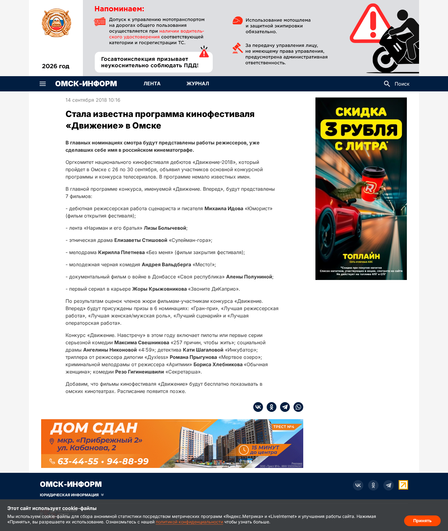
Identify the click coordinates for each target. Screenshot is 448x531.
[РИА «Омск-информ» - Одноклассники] (373, 485)
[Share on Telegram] (283, 407)
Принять (422, 520)
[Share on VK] (258, 407)
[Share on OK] (269, 407)
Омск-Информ (86, 84)
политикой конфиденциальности (189, 521)
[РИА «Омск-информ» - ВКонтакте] (358, 485)
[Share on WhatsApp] (296, 407)
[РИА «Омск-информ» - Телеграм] (388, 485)
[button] (42, 83)
